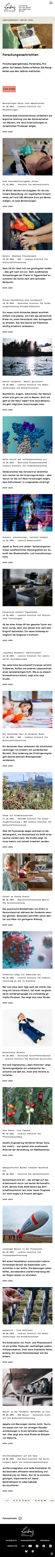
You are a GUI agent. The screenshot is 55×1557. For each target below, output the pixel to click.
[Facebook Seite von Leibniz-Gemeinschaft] (43, 1546)
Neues (31, 20)
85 (45, 1500)
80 (26, 1500)
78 (20, 1500)
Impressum (44, 1540)
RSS (23, 1546)
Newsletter (12, 1546)
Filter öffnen (9, 89)
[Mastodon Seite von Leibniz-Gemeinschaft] (33, 1551)
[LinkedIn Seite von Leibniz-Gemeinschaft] (50, 1546)
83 (39, 1500)
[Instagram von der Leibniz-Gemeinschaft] (37, 1546)
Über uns (23, 20)
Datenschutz (11, 1540)
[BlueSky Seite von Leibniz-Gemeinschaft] (26, 1551)
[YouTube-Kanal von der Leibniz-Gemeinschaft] (30, 1546)
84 (42, 1500)
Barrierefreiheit (28, 1540)
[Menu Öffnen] (50, 2)
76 (14, 1500)
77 (17, 1500)
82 (36, 1500)
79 (23, 1500)
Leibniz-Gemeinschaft (11, 20)
